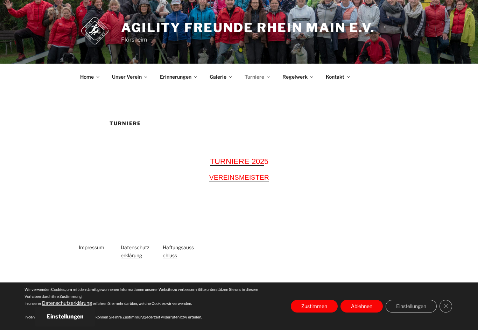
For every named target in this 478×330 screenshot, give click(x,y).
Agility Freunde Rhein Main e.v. (248, 27)
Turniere (254, 77)
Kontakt (335, 77)
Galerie (218, 77)
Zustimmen (314, 306)
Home (87, 77)
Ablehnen (361, 306)
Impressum (91, 247)
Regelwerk (295, 77)
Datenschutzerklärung (67, 303)
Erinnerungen (175, 77)
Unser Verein (127, 77)
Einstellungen (65, 316)
